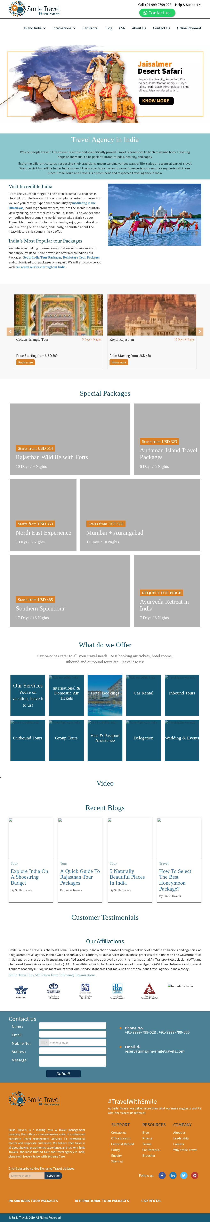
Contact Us (161, 28)
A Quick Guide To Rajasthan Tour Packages (80, 877)
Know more (25, 362)
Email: (17, 1034)
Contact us (118, 1132)
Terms (146, 1144)
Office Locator (121, 1138)
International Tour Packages (102, 1201)
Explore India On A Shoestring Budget (29, 877)
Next (203, 84)
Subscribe (53, 1175)
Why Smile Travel (185, 1150)
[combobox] (44, 1042)
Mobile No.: (21, 1043)
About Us (139, 28)
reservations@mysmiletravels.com (154, 1051)
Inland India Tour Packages (33, 1201)
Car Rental (90, 28)
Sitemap (117, 1161)
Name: (17, 1026)
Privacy (147, 1138)
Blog (108, 28)
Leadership (181, 1138)
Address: (19, 1051)
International (62, 28)
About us (179, 1132)
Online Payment (189, 28)
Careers (178, 1144)
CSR (122, 28)
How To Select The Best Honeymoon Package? (175, 880)
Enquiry (116, 1155)
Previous (7, 84)
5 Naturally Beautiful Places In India (127, 877)
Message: (19, 1059)
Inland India (33, 28)
